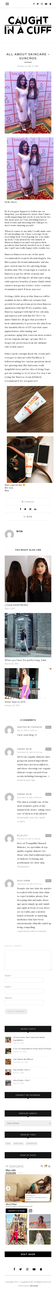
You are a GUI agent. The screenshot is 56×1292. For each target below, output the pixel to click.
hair (8, 1143)
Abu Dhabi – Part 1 (21, 1080)
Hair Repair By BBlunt (23, 1059)
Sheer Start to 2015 (15, 702)
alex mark (23, 880)
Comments (28, 501)
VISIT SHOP (28, 1254)
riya (29, 516)
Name (8, 975)
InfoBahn (34, 1286)
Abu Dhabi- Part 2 (21, 1070)
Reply (48, 727)
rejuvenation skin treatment (31, 931)
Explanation (23, 866)
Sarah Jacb (24, 749)
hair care (18, 1143)
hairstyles (32, 1143)
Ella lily (22, 835)
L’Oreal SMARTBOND (16, 605)
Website (8, 998)
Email (8, 986)
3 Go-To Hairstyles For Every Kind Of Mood (32, 1048)
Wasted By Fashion (29, 727)
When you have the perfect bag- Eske (25, 660)
